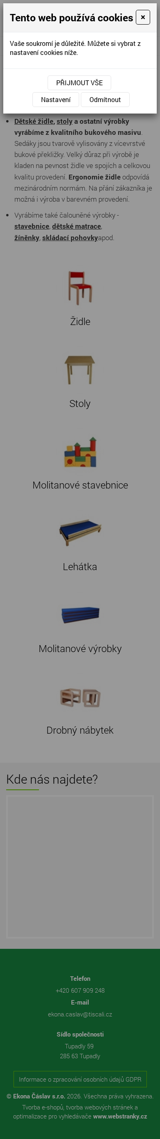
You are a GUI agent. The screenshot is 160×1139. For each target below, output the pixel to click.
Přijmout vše (79, 82)
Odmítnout (105, 99)
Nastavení (56, 99)
